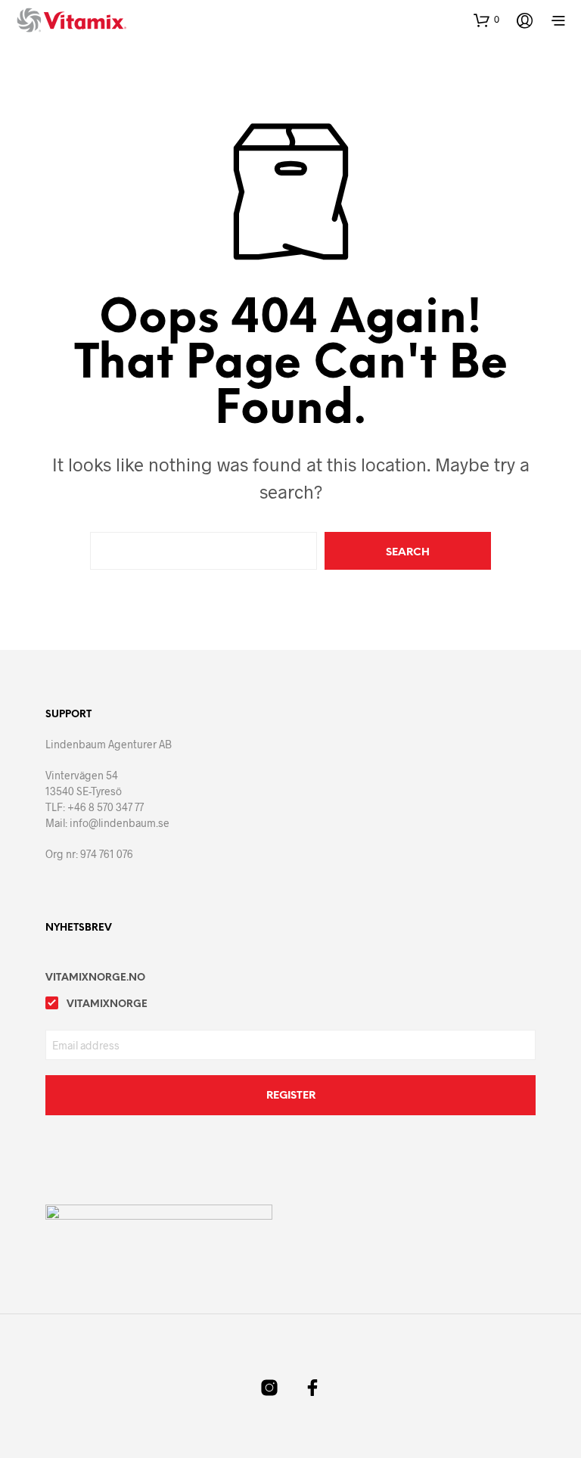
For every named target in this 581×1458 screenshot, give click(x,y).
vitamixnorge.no (95, 978)
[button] (486, 19)
